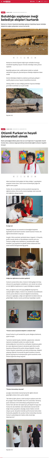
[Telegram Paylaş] (28, 57)
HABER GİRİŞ (9, 12)
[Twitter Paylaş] (21, 57)
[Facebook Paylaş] (17, 57)
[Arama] (37, 1)
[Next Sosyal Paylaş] (14, 57)
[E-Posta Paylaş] (35, 57)
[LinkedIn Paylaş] (24, 57)
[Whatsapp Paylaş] (31, 57)
